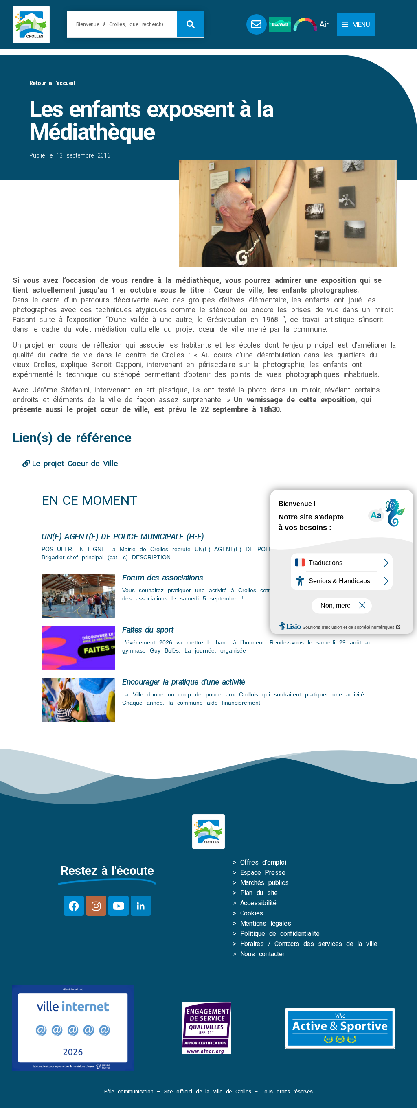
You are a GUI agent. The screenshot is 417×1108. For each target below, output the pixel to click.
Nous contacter (262, 954)
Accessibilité (258, 903)
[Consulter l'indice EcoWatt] (280, 24)
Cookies (251, 913)
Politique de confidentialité (280, 933)
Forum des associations (162, 577)
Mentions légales (265, 923)
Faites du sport (147, 630)
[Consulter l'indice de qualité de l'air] (305, 24)
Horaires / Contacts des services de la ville (308, 944)
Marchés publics (264, 883)
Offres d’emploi (263, 862)
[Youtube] (118, 906)
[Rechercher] (190, 24)
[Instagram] (96, 906)
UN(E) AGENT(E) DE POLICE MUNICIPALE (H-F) (123, 536)
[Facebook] (74, 906)
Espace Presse (262, 872)
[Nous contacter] (256, 24)
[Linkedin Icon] (141, 906)
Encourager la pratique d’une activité (183, 682)
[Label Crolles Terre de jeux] (206, 1028)
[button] (356, 24)
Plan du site (259, 893)
